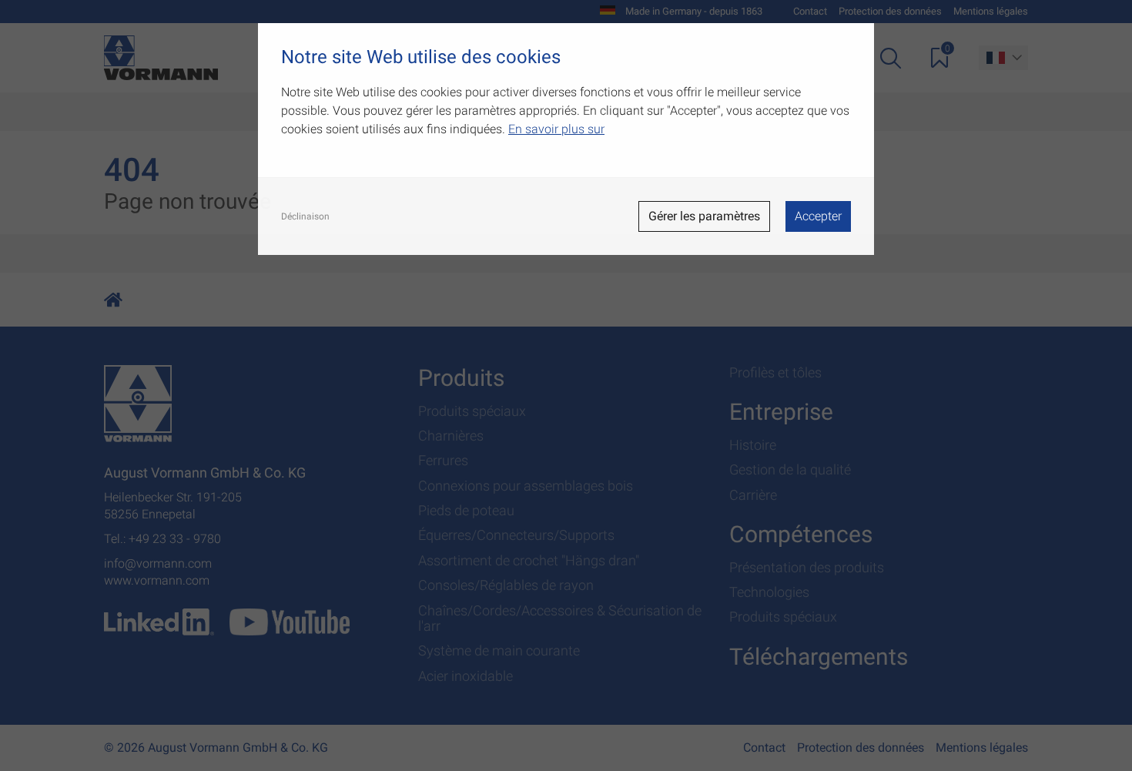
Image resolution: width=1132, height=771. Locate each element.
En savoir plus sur (556, 129)
